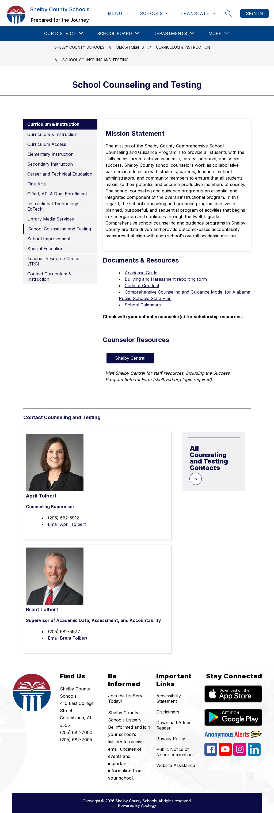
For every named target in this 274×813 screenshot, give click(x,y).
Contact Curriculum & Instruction (49, 276)
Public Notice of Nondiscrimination (174, 752)
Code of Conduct (142, 285)
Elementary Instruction (50, 154)
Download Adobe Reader (174, 725)
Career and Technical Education (59, 174)
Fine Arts (36, 184)
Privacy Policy (170, 738)
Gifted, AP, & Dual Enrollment (57, 193)
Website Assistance (175, 765)
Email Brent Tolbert (67, 638)
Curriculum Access (46, 144)
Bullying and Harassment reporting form (166, 279)
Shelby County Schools (79, 47)
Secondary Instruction (50, 164)
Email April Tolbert (67, 524)
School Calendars (143, 304)
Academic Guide (141, 272)
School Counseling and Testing (95, 60)
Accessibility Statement (168, 698)
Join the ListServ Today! (125, 698)
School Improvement (48, 238)
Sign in (254, 13)
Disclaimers (167, 712)
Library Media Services (50, 219)
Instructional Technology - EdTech (54, 206)
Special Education (45, 248)
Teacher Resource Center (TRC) (53, 261)
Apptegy (148, 805)
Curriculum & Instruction (183, 47)
